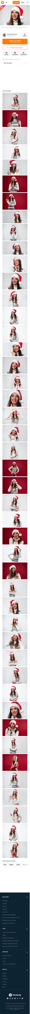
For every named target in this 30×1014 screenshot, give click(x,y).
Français (4, 985)
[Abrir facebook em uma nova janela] (7, 999)
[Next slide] (23, 864)
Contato (4, 959)
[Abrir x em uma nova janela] (19, 999)
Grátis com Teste (15, 41)
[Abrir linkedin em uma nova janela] (12, 999)
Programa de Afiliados (8, 939)
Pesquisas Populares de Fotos (10, 944)
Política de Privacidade (18, 1009)
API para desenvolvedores (9, 914)
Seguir (24, 35)
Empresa (4, 908)
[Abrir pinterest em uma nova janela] (14, 999)
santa (18, 864)
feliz (5, 864)
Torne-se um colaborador (8, 965)
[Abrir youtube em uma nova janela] (21, 999)
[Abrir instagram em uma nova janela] (9, 999)
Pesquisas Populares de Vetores (10, 942)
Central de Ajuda (6, 956)
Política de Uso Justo (14, 1010)
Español (4, 977)
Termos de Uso (8, 1009)
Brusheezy (5, 900)
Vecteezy (4, 903)
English (4, 974)
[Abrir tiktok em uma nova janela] (17, 999)
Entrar (22, 2)
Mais (3, 988)
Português (5, 980)
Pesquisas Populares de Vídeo (10, 947)
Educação (4, 911)
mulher (11, 864)
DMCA (4, 936)
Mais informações (8, 62)
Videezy (4, 905)
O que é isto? (17, 59)
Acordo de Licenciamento (8, 933)
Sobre (3, 962)
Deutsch (4, 982)
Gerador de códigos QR (8, 924)
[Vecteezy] (2, 2)
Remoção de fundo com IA (9, 921)
